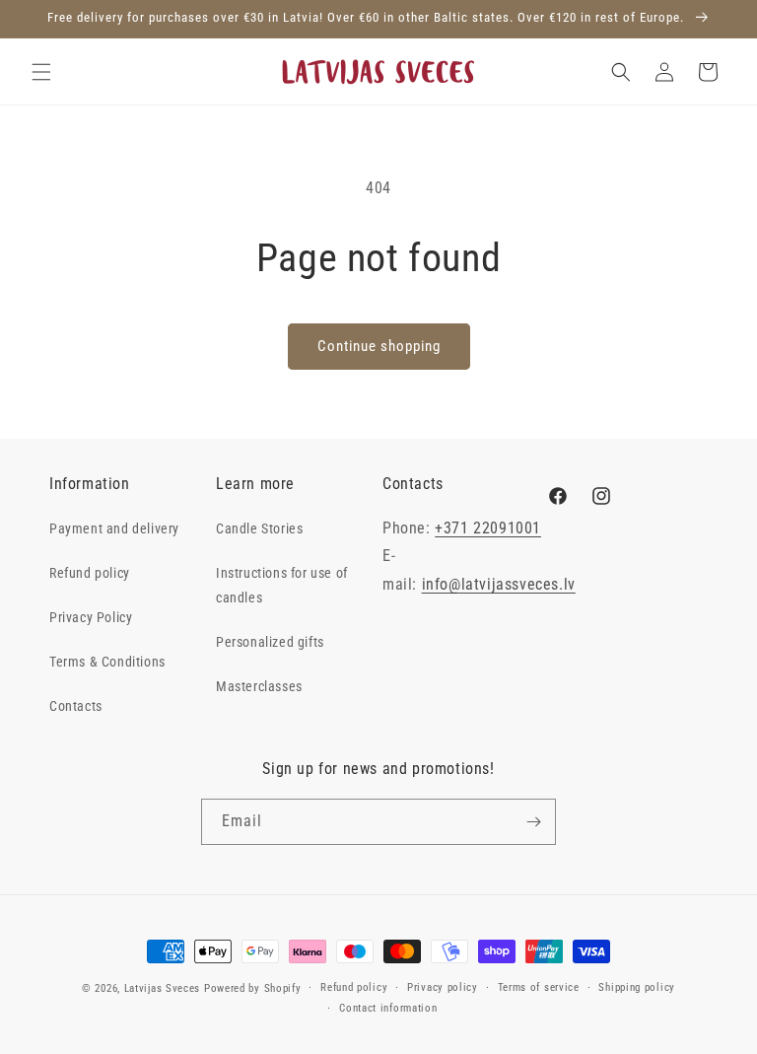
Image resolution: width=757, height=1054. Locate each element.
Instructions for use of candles (282, 585)
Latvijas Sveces (162, 988)
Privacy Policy (90, 617)
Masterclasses (259, 686)
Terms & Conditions (107, 661)
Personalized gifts (270, 642)
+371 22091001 (488, 528)
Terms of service (539, 987)
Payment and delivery (114, 528)
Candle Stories (259, 528)
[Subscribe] (533, 822)
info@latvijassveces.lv (499, 584)
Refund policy (89, 573)
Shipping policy (636, 987)
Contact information (388, 1008)
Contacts (76, 706)
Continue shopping (379, 346)
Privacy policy (442, 987)
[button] (41, 72)
